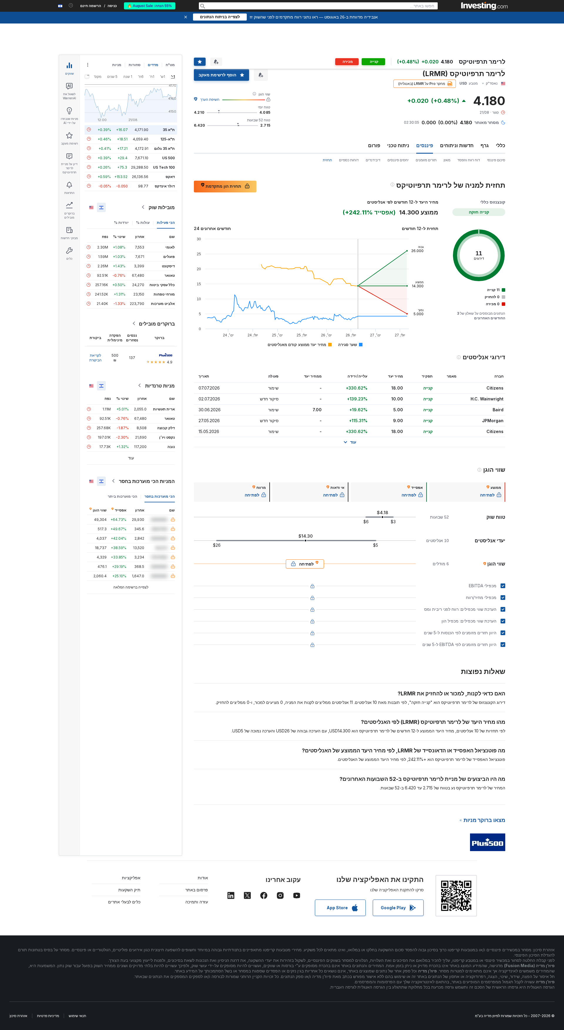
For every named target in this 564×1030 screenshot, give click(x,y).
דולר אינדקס (165, 186)
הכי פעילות (166, 222)
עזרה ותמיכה (196, 901)
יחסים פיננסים (398, 160)
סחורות (134, 65)
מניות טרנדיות (160, 385)
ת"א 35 (169, 129)
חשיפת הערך (209, 99)
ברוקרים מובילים (157, 323)
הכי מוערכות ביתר (122, 496)
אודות (203, 877)
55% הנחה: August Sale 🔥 (149, 6)
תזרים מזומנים (426, 160)
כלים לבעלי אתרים (124, 901)
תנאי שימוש (77, 1016)
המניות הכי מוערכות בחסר (147, 481)
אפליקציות (131, 877)
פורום (374, 145)
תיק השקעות (129, 889)
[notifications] (71, 5)
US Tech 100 (164, 167)
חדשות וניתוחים (457, 145)
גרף (485, 145)
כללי (500, 145)
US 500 (168, 157)
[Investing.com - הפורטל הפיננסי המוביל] (484, 6)
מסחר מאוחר (486, 122)
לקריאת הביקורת (95, 357)
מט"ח (170, 65)
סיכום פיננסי (496, 160)
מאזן (447, 160)
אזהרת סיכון (18, 1016)
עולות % (143, 222)
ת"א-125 (167, 139)
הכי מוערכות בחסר (160, 496)
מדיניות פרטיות (48, 1016)
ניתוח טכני (398, 145)
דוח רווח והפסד (468, 160)
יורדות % (121, 222)
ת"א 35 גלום (164, 148)
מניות (116, 65)
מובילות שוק (162, 207)
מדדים (153, 65)
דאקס (170, 176)
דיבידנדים (373, 160)
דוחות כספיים (349, 160)
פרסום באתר (196, 889)
